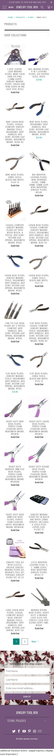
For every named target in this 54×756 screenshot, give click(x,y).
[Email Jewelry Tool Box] (40, 731)
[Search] (42, 7)
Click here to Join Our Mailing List (27, 2)
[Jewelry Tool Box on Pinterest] (29, 731)
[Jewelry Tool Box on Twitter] (14, 731)
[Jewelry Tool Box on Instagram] (34, 731)
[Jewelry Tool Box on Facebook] (19, 731)
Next (34, 641)
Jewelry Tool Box (27, 7)
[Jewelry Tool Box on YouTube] (24, 731)
